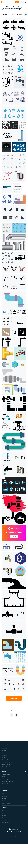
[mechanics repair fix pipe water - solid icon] (6, 342)
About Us (4, 798)
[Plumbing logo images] (7, 199)
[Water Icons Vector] (19, 147)
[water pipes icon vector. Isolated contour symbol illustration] (8, 136)
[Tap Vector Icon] (8, 176)
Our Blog (4, 800)
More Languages (5, 822)
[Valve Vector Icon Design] (19, 426)
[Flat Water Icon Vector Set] (14, 113)
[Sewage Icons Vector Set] (14, 485)
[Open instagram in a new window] (9, 831)
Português (4, 815)
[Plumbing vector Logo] (20, 69)
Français (4, 820)
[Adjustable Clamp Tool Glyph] (14, 403)
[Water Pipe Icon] (7, 38)
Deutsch (4, 817)
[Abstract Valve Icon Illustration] (6, 416)
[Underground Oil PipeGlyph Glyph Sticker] (14, 441)
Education (4, 757)
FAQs (3, 793)
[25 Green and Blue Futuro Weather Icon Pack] (20, 657)
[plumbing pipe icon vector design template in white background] (8, 571)
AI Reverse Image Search (7, 762)
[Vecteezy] (2, 2)
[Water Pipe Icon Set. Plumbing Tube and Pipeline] (17, 312)
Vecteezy (4, 750)
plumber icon (17, 191)
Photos (20, 14)
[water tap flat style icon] (8, 657)
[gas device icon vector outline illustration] (6, 546)
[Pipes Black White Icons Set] (8, 258)
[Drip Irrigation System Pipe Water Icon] (8, 670)
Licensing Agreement (6, 774)
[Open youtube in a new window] (20, 831)
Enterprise (4, 755)
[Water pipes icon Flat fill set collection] (18, 332)
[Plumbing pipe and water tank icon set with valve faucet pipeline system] (6, 125)
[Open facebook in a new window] (7, 831)
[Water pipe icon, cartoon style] (20, 136)
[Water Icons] (19, 228)
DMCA (3, 776)
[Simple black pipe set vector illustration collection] (14, 25)
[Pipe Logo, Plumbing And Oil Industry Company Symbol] (20, 38)
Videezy (3, 752)
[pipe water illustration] (6, 364)
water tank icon (17, 186)
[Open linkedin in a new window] (11, 831)
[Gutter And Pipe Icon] (14, 213)
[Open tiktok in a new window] (16, 831)
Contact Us (4, 796)
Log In (22, 2)
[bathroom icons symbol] (8, 69)
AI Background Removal (7, 764)
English (3, 810)
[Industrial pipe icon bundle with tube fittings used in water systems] (8, 322)
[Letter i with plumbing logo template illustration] (8, 458)
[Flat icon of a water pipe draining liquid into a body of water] (8, 645)
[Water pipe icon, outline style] (8, 81)
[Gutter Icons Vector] (7, 228)
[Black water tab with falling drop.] (19, 342)
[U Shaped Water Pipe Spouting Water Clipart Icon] (20, 670)
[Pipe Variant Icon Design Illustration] (20, 518)
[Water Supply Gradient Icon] (19, 199)
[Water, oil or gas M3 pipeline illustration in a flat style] (19, 546)
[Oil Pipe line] (20, 571)
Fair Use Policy (20, 840)
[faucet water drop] (8, 470)
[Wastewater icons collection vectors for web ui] (20, 458)
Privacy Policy (13, 840)
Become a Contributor (7, 803)
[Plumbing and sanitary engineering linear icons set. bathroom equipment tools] (18, 125)
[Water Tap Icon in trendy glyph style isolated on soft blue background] (20, 81)
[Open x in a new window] (18, 831)
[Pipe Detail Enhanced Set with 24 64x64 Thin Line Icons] (14, 161)
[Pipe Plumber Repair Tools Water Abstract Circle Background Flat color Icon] (20, 176)
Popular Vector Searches (7, 781)
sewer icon (16, 183)
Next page (14, 698)
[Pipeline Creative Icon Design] (7, 389)
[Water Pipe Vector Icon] (6, 332)
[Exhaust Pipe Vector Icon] (14, 376)
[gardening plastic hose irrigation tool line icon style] (6, 426)
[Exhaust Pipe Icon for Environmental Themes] (8, 558)
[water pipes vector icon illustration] (20, 322)
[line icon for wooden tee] (14, 598)
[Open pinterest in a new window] (14, 831)
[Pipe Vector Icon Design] (20, 558)
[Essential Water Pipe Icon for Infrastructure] (4, 312)
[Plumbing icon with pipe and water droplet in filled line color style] (20, 645)
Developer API (5, 759)
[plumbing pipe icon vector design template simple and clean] (20, 470)
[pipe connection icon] (20, 614)
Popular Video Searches (7, 786)
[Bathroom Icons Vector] (14, 53)
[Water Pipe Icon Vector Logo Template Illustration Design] (7, 188)
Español (4, 813)
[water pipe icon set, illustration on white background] (14, 282)
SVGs (5, 14)
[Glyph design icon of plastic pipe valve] (8, 614)
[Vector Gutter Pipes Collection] (14, 242)
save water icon (17, 189)
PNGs (13, 14)
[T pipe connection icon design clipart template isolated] (14, 629)
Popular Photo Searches (7, 783)
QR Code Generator (6, 766)
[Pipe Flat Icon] (19, 389)
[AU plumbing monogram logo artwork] (18, 416)
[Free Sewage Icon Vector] (14, 96)
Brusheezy (4, 748)
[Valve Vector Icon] (18, 364)
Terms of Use (6, 840)
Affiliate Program (5, 779)
